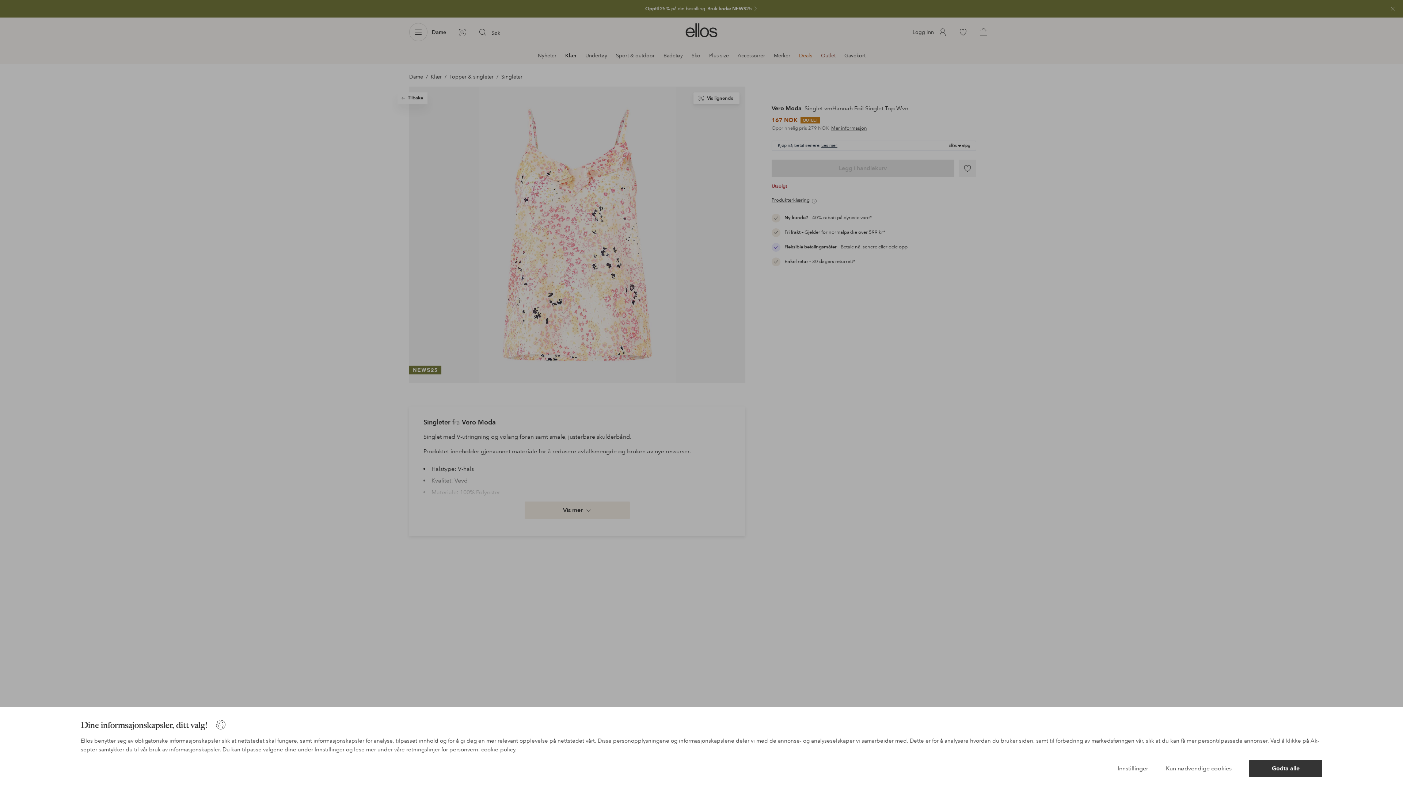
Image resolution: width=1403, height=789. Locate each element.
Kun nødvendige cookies (1199, 768)
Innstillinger (1133, 768)
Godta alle (1286, 768)
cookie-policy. (499, 749)
